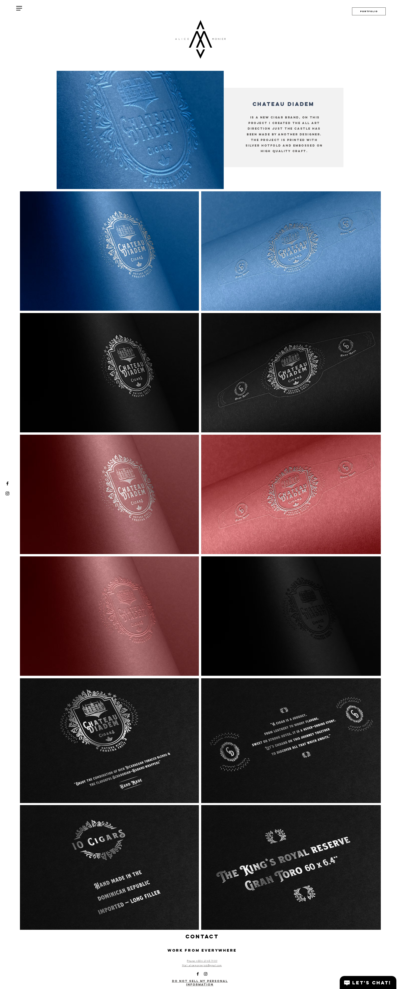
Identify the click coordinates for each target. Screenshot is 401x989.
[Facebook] (7, 483)
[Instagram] (7, 493)
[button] (19, 8)
